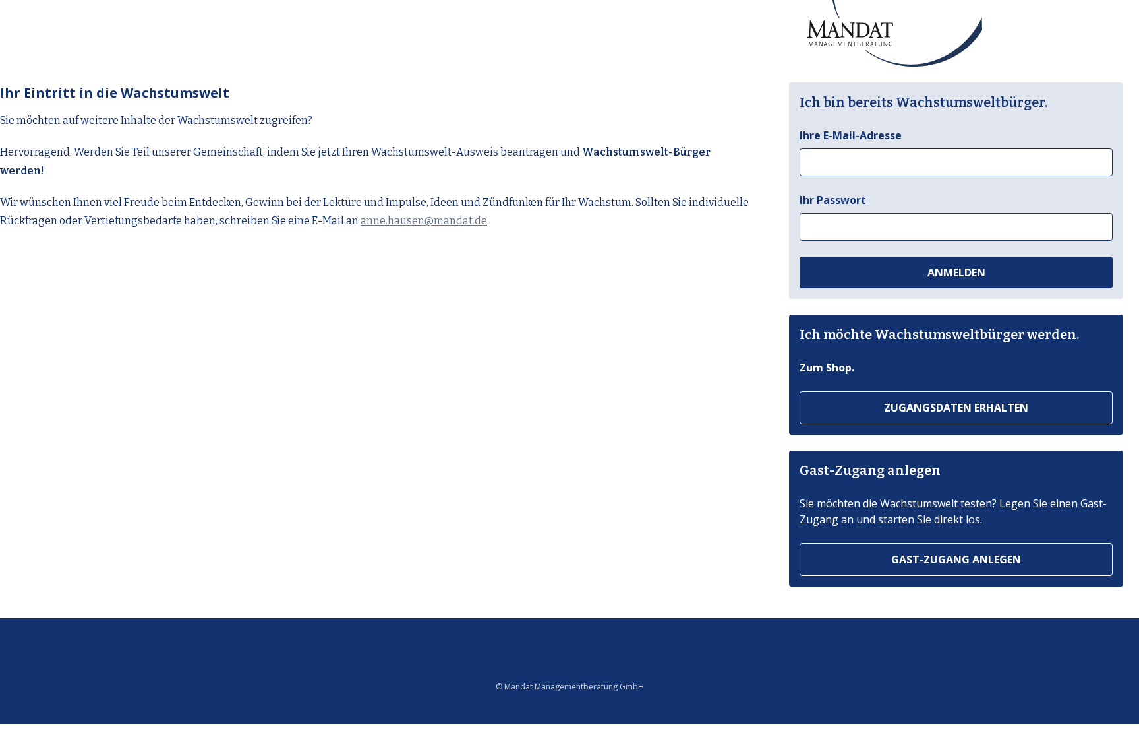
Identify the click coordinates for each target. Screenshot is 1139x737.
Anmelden (956, 272)
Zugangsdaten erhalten (956, 408)
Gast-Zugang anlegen (956, 559)
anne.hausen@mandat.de (424, 220)
